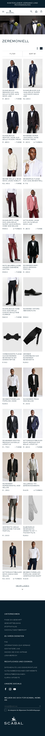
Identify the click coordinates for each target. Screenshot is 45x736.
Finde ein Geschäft (13, 620)
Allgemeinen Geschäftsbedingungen (29, 710)
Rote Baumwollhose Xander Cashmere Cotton (11, 267)
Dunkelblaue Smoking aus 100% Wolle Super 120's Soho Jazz (10, 93)
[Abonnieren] (37, 706)
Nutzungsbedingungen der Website (20, 671)
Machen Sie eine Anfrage (15, 652)
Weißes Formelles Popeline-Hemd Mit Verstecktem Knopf (32, 574)
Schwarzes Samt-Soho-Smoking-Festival (30, 267)
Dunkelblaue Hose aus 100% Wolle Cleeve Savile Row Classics (11, 311)
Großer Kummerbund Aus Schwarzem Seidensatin (31, 357)
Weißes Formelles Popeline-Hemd (11, 400)
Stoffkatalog (10, 626)
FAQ (6, 642)
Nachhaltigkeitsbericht (15, 630)
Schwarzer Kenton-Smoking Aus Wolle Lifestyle (11, 442)
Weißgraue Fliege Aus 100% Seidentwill (32, 180)
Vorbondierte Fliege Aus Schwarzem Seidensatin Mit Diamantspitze (12, 357)
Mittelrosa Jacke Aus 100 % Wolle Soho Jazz (31, 222)
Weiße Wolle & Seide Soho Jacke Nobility (11, 180)
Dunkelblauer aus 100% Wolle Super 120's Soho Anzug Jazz (31, 93)
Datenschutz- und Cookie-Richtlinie (20, 667)
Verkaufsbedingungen (14, 674)
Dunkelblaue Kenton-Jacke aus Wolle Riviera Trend (11, 137)
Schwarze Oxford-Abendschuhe (31, 310)
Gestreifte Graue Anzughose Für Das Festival (11, 529)
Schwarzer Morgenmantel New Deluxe (11, 485)
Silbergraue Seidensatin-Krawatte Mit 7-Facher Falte (30, 530)
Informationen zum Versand (17, 645)
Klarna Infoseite (12, 677)
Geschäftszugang (12, 623)
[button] (31, 11)
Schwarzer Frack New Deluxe (31, 400)
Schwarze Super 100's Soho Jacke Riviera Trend (30, 137)
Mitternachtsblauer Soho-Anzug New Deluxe (12, 574)
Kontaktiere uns (12, 648)
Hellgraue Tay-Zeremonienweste (31, 485)
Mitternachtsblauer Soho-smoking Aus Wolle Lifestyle (32, 442)
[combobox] (32, 54)
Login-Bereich (10, 655)
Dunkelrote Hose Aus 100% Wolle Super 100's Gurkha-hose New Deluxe (11, 223)
